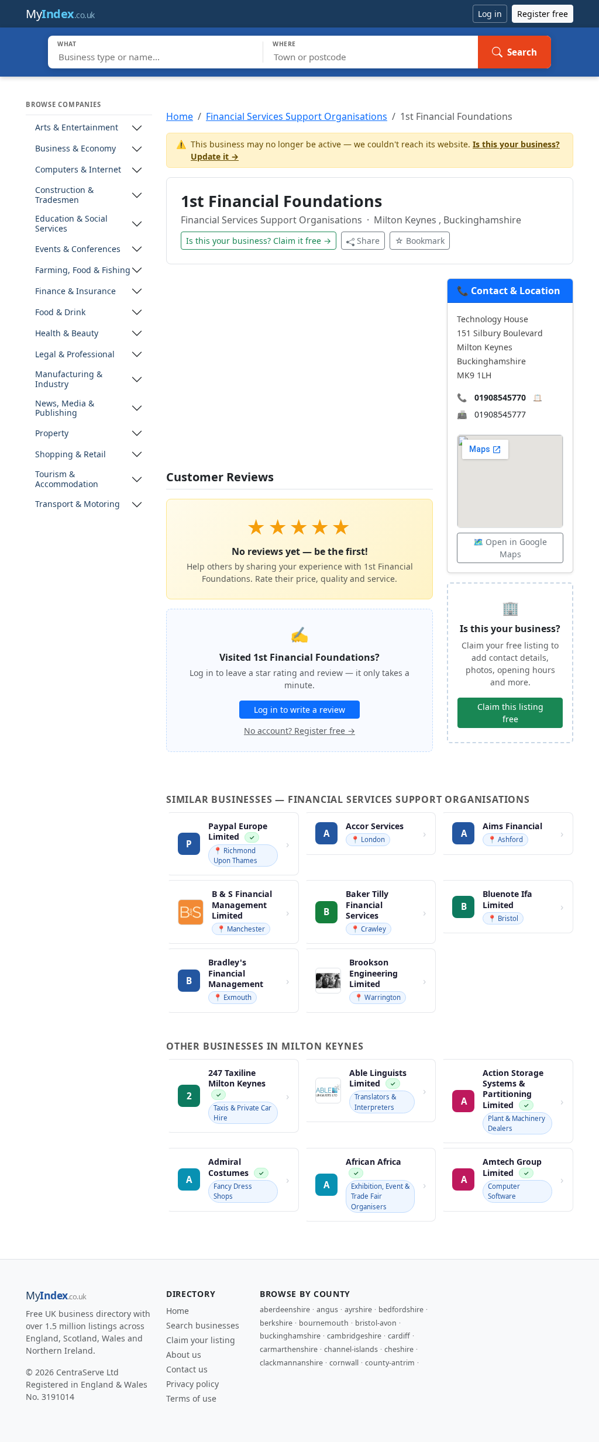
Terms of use (191, 1398)
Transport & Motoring (77, 504)
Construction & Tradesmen (64, 195)
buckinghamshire (290, 1336)
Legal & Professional (75, 355)
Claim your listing (200, 1340)
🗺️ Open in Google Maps (510, 548)
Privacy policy (192, 1383)
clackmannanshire (291, 1363)
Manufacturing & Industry (68, 379)
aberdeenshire (285, 1310)
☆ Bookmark (420, 240)
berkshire (276, 1323)
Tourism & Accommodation (66, 479)
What (67, 44)
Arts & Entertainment (76, 128)
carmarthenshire (289, 1349)
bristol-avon (376, 1323)
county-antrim (390, 1363)
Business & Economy (75, 149)
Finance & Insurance (75, 291)
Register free (542, 13)
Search (522, 52)
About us (183, 1354)
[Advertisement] (299, 374)
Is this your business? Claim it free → (258, 240)
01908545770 (500, 397)
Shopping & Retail (70, 455)
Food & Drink (60, 313)
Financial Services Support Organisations (296, 116)
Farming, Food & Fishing (82, 270)
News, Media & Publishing (64, 409)
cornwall (344, 1363)
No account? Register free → (299, 730)
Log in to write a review (299, 709)
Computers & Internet (78, 170)
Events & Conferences (78, 249)
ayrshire (358, 1310)
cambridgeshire (354, 1336)
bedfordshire (401, 1310)
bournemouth (324, 1323)
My (60, 14)
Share (368, 240)
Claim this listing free (510, 713)
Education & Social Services (71, 224)
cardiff (399, 1336)
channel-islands (351, 1349)
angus (327, 1310)
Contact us (187, 1369)
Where (284, 44)
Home (179, 116)
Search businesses (202, 1325)
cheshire (399, 1349)
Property (51, 434)
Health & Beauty (66, 334)
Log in (490, 13)
